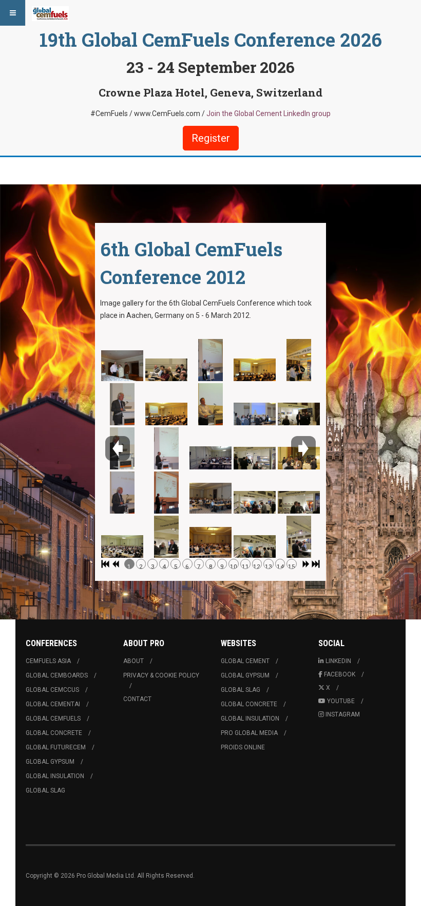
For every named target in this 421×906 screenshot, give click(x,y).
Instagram (343, 714)
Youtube (341, 701)
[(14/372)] (210, 499)
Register (211, 138)
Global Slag (45, 790)
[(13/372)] (210, 458)
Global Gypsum (50, 761)
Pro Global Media (249, 733)
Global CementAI (53, 704)
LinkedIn (338, 661)
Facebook (339, 674)
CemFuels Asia (48, 661)
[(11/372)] (210, 360)
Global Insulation (55, 776)
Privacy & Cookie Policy (161, 675)
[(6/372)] (166, 370)
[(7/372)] (166, 414)
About (133, 661)
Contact (137, 699)
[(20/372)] (255, 546)
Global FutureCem (56, 747)
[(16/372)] (255, 370)
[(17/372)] (255, 414)
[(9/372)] (166, 492)
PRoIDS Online (243, 747)
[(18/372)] (255, 458)
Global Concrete (54, 733)
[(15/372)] (210, 543)
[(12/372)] (210, 404)
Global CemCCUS (52, 689)
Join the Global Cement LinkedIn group (268, 113)
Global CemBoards (57, 675)
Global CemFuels (53, 718)
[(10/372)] (166, 536)
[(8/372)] (166, 448)
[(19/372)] (255, 502)
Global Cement (245, 661)
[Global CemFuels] (50, 13)
